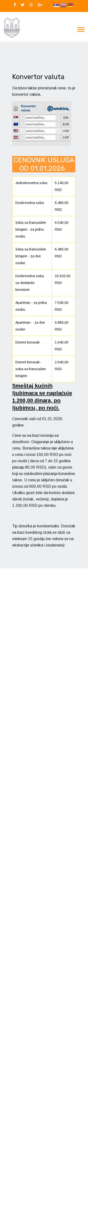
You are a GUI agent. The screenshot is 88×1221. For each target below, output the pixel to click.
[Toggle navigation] (80, 29)
